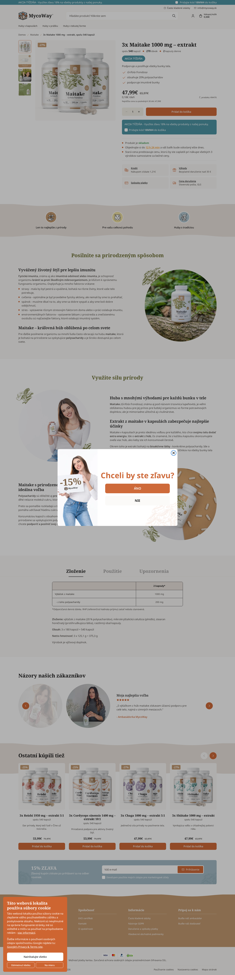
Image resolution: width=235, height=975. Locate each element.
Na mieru (50, 965)
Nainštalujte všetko (35, 957)
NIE (137, 500)
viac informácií (26, 933)
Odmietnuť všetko (21, 965)
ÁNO (137, 488)
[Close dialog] (173, 452)
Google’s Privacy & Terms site (25, 947)
